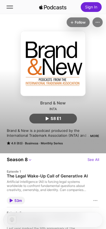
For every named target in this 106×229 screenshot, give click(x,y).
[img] (52, 7)
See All (93, 159)
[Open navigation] (10, 7)
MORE (94, 136)
